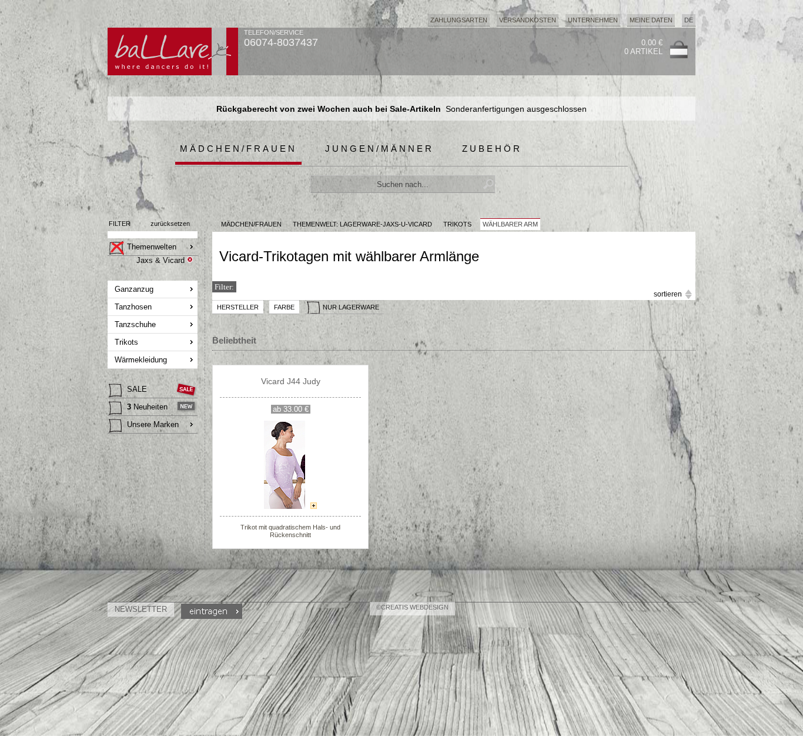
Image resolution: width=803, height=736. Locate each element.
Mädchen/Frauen (238, 149)
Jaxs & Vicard (160, 260)
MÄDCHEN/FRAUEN (251, 224)
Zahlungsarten (458, 20)
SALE (137, 389)
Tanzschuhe (135, 324)
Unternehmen (593, 20)
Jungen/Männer (379, 149)
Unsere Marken (153, 424)
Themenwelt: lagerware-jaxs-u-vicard (362, 224)
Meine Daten (651, 20)
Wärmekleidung (141, 359)
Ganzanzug (134, 289)
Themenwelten (151, 246)
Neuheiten (147, 406)
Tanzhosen (133, 306)
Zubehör (492, 149)
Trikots (126, 342)
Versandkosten (527, 20)
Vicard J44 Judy (290, 381)
